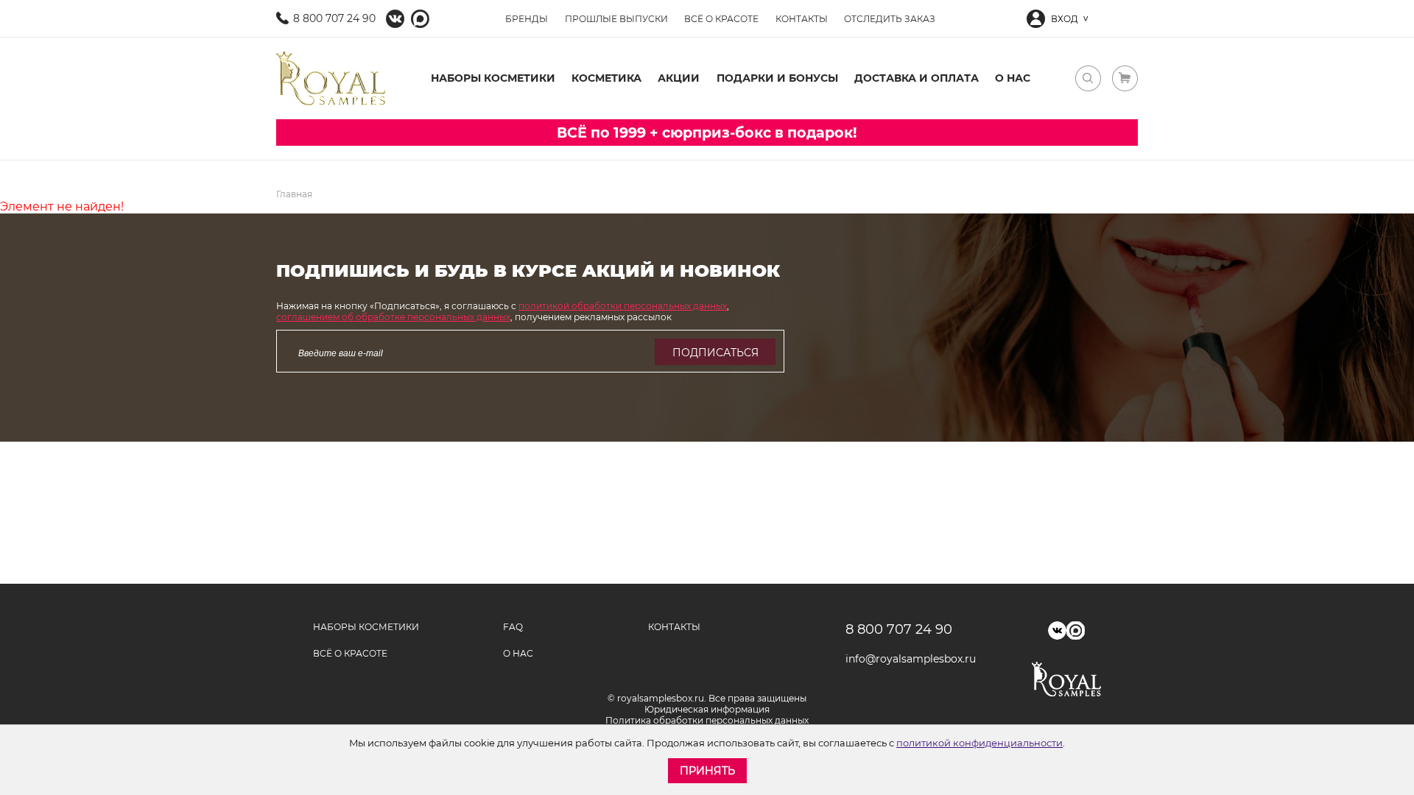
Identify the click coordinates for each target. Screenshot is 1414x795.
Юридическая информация (707, 709)
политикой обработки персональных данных (622, 305)
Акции (679, 78)
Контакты (801, 18)
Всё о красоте (721, 18)
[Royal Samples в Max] (420, 19)
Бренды (526, 18)
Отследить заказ (889, 18)
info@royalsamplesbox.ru (905, 658)
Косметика (606, 78)
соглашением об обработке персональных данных (393, 316)
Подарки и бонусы (777, 78)
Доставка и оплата (916, 78)
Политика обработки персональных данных (707, 720)
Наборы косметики (493, 78)
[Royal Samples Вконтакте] (395, 19)
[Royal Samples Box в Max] (1075, 630)
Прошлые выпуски (616, 18)
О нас (1012, 78)
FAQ (513, 626)
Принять (707, 770)
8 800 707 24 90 (334, 18)
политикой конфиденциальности (979, 743)
